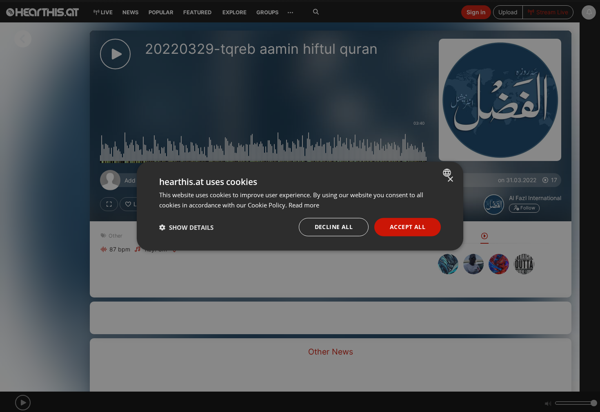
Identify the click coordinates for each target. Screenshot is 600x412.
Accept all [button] (407, 227)
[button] (186, 227)
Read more (304, 204)
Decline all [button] (334, 227)
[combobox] (448, 172)
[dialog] (300, 206)
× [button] (450, 179)
